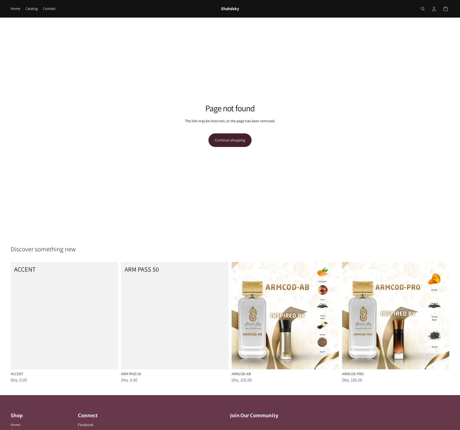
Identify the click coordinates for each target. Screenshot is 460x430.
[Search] (423, 9)
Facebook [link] (85, 424)
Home (15, 424)
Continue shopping (230, 140)
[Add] (109, 361)
